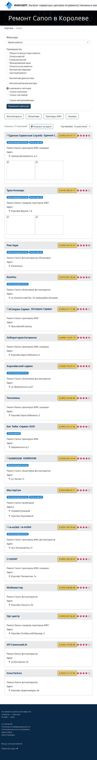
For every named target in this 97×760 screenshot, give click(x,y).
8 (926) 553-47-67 (67, 245)
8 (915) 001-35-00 (67, 277)
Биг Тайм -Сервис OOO (21, 426)
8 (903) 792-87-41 (67, 366)
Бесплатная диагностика (22, 78)
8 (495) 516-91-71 (67, 135)
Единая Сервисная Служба (50, 135)
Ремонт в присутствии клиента (25, 53)
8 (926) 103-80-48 (67, 644)
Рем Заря (12, 245)
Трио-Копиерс (15, 190)
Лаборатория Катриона (22, 337)
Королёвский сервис (20, 366)
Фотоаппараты (14, 116)
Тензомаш (13, 398)
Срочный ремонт (18, 72)
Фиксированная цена (20, 63)
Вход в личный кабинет (12, 744)
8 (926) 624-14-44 (67, 458)
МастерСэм (14, 490)
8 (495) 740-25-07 (67, 559)
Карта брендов (8, 735)
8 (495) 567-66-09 (67, 616)
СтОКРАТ (12, 559)
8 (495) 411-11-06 (67, 309)
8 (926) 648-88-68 (67, 587)
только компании (18, 91)
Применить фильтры (18, 106)
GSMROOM (29, 458)
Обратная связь (9, 748)
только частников (18, 95)
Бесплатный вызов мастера (23, 83)
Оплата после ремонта (21, 66)
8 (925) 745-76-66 (67, 527)
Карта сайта (7, 732)
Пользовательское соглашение (16, 729)
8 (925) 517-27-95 (67, 673)
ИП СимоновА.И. (17, 644)
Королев (9, 28)
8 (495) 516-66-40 (67, 398)
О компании (7, 724)
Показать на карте (42, 126)
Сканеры (72, 116)
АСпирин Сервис (41, 309)
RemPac (11, 277)
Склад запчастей (18, 59)
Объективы (33, 116)
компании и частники (20, 88)
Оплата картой (17, 56)
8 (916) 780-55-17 (67, 190)
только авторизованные (22, 100)
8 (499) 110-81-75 (67, 337)
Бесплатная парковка (20, 69)
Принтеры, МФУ (54, 116)
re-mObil (25, 527)
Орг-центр (13, 616)
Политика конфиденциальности (16, 727)
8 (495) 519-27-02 (67, 426)
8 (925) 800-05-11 (67, 490)
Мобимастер (15, 587)
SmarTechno (14, 673)
